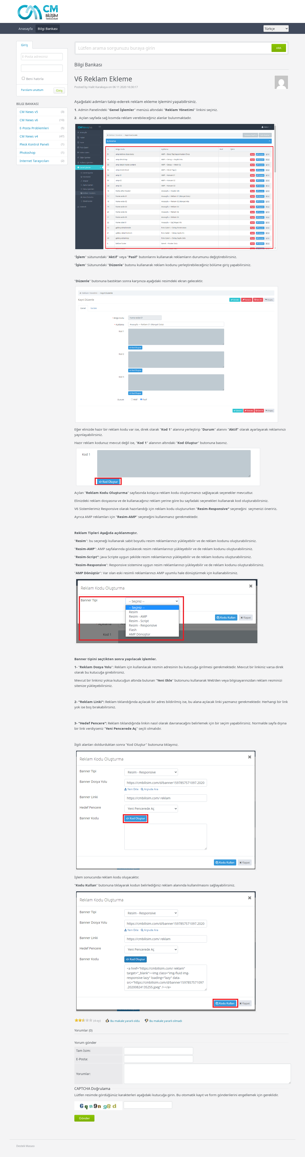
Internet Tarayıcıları (42, 161)
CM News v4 (42, 136)
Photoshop (42, 152)
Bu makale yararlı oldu (125, 1021)
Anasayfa (26, 28)
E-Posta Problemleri (42, 128)
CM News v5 (42, 112)
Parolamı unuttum (32, 90)
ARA (278, 48)
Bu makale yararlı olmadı (165, 1021)
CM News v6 (42, 120)
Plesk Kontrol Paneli (42, 144)
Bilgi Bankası (48, 28)
